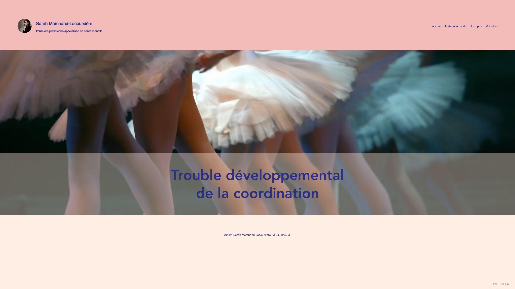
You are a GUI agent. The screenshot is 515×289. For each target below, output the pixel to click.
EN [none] (495, 284)
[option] (505, 284)
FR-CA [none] (505, 284)
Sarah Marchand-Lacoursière (64, 23)
